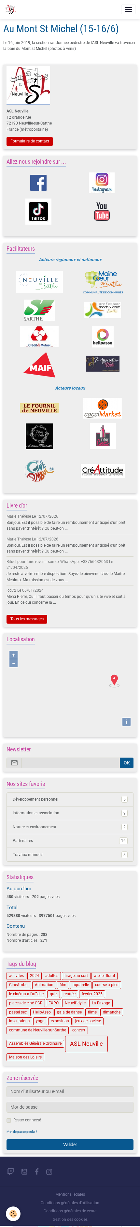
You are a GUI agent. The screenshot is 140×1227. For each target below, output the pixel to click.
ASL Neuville (86, 1044)
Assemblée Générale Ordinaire (35, 1043)
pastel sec (18, 1012)
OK (127, 762)
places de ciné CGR (25, 1003)
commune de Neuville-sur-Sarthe (37, 1030)
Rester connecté (27, 1120)
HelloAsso (42, 1012)
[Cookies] (13, 1213)
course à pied (107, 985)
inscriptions (19, 1021)
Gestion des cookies (70, 1219)
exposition (60, 1021)
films (92, 1012)
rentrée (69, 994)
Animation (44, 985)
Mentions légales (70, 1194)
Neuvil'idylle (75, 1003)
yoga (40, 1021)
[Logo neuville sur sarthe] (39, 282)
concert (78, 1030)
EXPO (54, 1003)
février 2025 (92, 994)
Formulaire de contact (29, 141)
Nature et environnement (69, 827)
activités (16, 975)
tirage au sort (76, 975)
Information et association (69, 813)
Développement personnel (69, 799)
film (63, 985)
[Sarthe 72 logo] (39, 310)
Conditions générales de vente (70, 1211)
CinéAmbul (19, 985)
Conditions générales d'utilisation (70, 1203)
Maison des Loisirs (25, 1057)
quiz (53, 994)
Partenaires (69, 840)
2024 (34, 975)
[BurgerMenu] (128, 9)
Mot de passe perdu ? (22, 1131)
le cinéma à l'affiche (26, 994)
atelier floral (104, 975)
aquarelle (81, 985)
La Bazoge (101, 1003)
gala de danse (69, 1012)
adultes (51, 975)
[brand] (11, 9)
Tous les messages (27, 619)
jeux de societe (88, 1021)
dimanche (111, 1012)
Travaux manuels (69, 854)
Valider (70, 1144)
